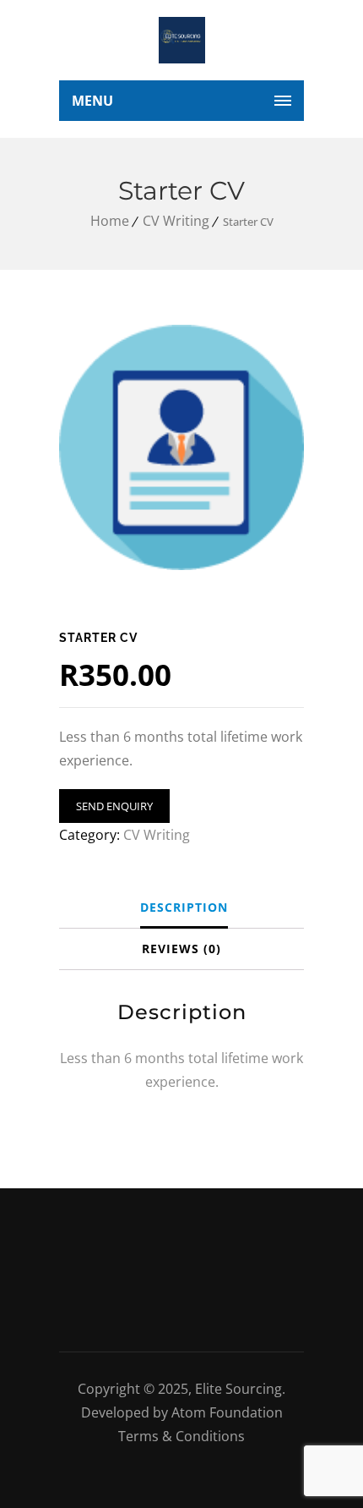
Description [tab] (184, 907)
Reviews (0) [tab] (181, 948)
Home (109, 220)
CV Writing (176, 220)
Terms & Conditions (181, 1436)
